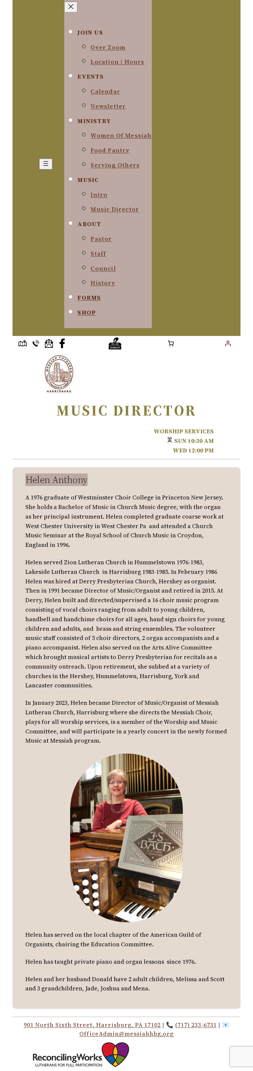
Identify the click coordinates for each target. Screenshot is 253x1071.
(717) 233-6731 (196, 1025)
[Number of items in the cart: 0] (170, 343)
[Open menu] (45, 164)
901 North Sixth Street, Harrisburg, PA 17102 (92, 1025)
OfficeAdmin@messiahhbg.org (126, 1034)
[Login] (227, 343)
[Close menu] (70, 7)
